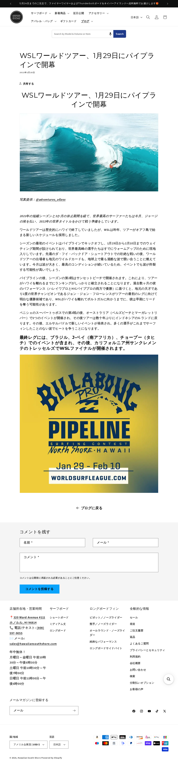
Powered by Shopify (51, 757)
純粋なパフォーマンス (103, 641)
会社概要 (135, 663)
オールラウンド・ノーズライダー (107, 633)
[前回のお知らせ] (10, 3)
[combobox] (82, 34)
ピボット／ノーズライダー (106, 617)
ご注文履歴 (136, 630)
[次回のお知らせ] (167, 3)
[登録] (74, 710)
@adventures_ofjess (51, 199)
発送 (132, 624)
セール (134, 617)
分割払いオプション (142, 682)
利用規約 (135, 656)
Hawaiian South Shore (29, 757)
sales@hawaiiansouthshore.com (33, 644)
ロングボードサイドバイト (106, 648)
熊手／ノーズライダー (103, 624)
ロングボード (58, 630)
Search (120, 34)
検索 (132, 676)
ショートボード (59, 617)
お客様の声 (136, 689)
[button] (40, 13)
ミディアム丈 (58, 624)
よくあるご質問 (139, 643)
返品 (132, 637)
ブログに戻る (92, 508)
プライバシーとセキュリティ (147, 650)
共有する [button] (28, 83)
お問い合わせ (138, 669)
